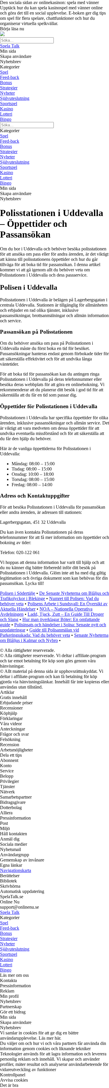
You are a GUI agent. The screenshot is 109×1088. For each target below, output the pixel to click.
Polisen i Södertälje (17, 593)
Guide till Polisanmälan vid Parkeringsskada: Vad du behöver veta (39, 632)
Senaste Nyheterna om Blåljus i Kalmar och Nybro (54, 638)
